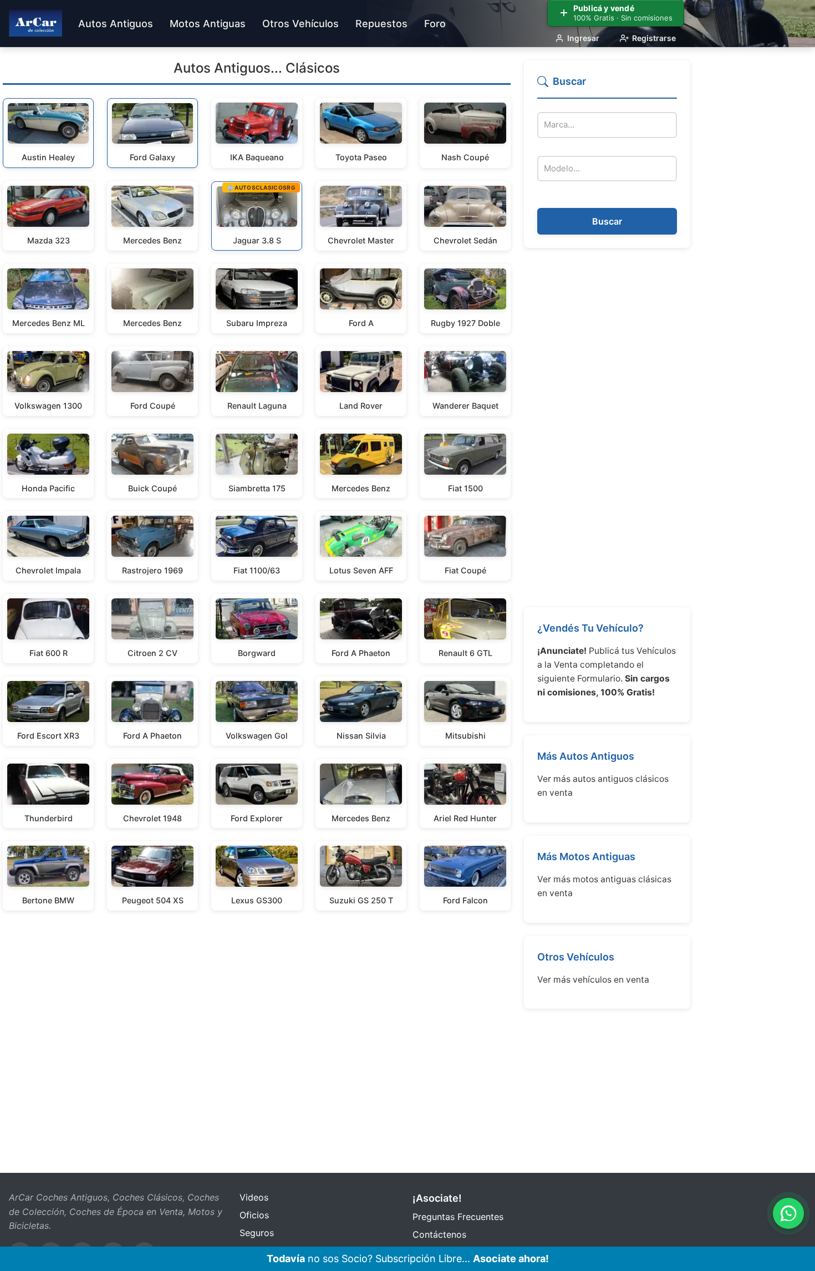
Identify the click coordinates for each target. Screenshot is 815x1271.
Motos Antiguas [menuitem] (208, 23)
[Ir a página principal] (35, 23)
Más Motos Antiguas (586, 856)
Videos (254, 1197)
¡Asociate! (437, 1198)
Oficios (254, 1215)
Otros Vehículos (575, 957)
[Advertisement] (607, 427)
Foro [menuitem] (435, 23)
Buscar (607, 221)
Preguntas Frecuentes (457, 1216)
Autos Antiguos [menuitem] (115, 23)
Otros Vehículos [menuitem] (300, 23)
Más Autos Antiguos (585, 756)
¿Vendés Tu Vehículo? (590, 628)
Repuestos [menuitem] (381, 23)
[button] (607, 86)
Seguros (257, 1232)
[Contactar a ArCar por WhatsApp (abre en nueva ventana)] (788, 1213)
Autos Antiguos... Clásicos (257, 68)
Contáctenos (439, 1234)
